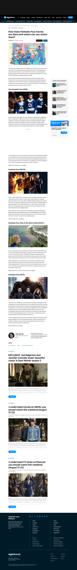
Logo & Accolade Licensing (37, 545)
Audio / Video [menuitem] (47, 17)
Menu (2, 17)
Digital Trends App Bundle (58, 545)
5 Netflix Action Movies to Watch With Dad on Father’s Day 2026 (62, 99)
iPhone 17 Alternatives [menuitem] (57, 21)
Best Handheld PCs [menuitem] (37, 21)
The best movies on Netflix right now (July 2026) (62, 85)
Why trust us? (35, 25)
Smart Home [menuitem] (59, 17)
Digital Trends (8, 19)
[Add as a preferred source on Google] (39, 41)
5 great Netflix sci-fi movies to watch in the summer (61, 106)
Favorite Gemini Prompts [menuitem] (67, 21)
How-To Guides (56, 530)
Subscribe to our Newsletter (59, 537)
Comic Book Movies (12, 345)
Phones (34, 521)
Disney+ (22, 218)
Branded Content (57, 539)
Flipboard (47, 516)
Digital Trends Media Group (15, 565)
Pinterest (42, 516)
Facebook (30, 516)
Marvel (18, 345)
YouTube (24, 165)
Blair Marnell (11, 40)
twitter (18, 337)
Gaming (34, 525)
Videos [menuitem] (64, 17)
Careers (52, 553)
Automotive (35, 532)
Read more (12, 396)
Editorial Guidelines (36, 543)
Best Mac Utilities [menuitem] (30, 21)
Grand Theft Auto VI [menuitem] (10, 21)
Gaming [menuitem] (33, 17)
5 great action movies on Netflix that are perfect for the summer (62, 92)
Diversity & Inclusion (54, 558)
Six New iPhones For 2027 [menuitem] (20, 21)
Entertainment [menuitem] (39, 17)
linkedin (16, 337)
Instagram (32, 516)
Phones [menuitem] (28, 17)
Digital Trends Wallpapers (58, 541)
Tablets (55, 521)
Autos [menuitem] (53, 17)
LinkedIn (44, 516)
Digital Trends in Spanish (58, 543)
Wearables (56, 523)
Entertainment (35, 530)
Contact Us (35, 539)
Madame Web (24, 207)
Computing (35, 523)
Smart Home (35, 528)
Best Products (56, 528)
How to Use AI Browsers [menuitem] (47, 21)
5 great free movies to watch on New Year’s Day (62, 113)
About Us (34, 537)
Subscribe (64, 132)
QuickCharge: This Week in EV (27, 345)
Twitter (34, 516)
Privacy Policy (54, 135)
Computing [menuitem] (22, 17)
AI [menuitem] (18, 17)
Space (55, 525)
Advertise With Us (36, 541)
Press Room (63, 556)
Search (75, 17)
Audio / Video (35, 526)
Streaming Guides (57, 526)
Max (21, 325)
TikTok (39, 516)
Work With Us (53, 556)
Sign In (70, 17)
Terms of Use (53, 560)
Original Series (56, 532)
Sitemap (62, 558)
